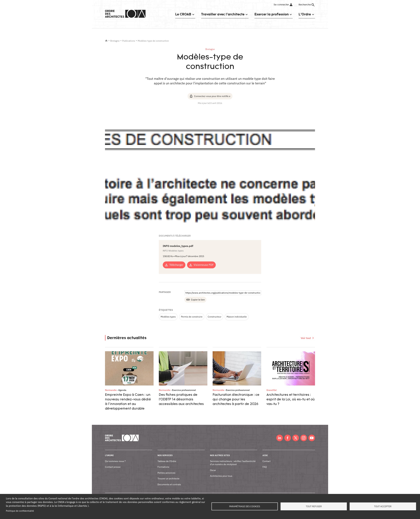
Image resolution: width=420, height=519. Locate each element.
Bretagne (115, 40)
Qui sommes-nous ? (115, 461)
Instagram (303, 438)
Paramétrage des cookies (244, 506)
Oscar (213, 470)
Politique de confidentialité (20, 510)
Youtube (311, 438)
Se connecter (281, 4)
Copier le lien (198, 299)
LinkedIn (279, 438)
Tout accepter (382, 506)
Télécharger (176, 264)
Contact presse (113, 466)
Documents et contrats (169, 484)
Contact (266, 461)
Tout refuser (314, 506)
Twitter (295, 438)
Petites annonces (166, 472)
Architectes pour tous (221, 475)
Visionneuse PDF (204, 264)
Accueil (106, 40)
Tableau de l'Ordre (167, 461)
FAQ (264, 466)
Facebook (287, 438)
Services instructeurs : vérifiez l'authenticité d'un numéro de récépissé (233, 463)
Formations (163, 466)
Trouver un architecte (168, 478)
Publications (128, 40)
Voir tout (306, 338)
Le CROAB (183, 14)
